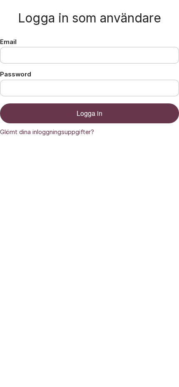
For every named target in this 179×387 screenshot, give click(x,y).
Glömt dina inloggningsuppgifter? (47, 132)
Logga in (89, 113)
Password (15, 74)
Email (8, 42)
